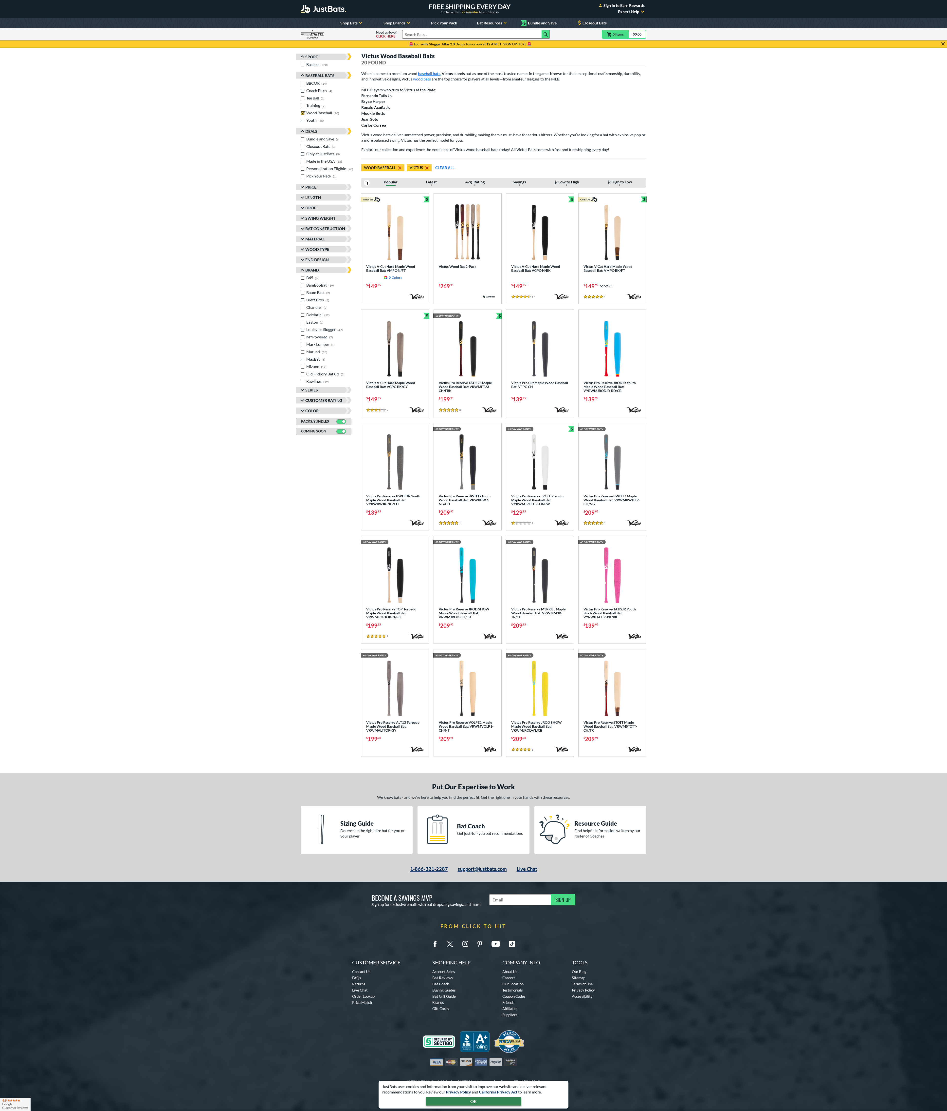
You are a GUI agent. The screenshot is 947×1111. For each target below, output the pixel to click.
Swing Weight (320, 218)
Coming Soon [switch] (313, 431)
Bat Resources (489, 22)
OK (473, 1101)
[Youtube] (496, 944)
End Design (317, 259)
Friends (508, 1002)
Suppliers (509, 1015)
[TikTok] (512, 944)
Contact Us (361, 971)
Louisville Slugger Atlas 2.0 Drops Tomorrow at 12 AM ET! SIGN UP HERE (470, 44)
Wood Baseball (380, 167)
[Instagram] (465, 944)
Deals (311, 131)
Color (312, 410)
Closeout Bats (595, 22)
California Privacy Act (498, 1092)
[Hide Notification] (943, 43)
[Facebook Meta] (435, 944)
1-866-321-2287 (429, 869)
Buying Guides (444, 990)
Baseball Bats (319, 75)
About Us (509, 971)
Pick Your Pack (444, 22)
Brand (312, 270)
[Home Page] (323, 9)
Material (315, 238)
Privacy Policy (458, 1092)
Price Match (362, 1002)
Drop (310, 207)
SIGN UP (563, 899)
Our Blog (579, 971)
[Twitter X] (450, 944)
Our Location (513, 984)
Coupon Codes (514, 996)
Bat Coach (440, 984)
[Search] (546, 34)
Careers (508, 977)
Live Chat (527, 869)
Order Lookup (363, 996)
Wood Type (317, 249)
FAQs (356, 977)
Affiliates (509, 1008)
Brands (438, 1002)
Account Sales (443, 971)
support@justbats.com (482, 869)
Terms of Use (582, 984)
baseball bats (429, 73)
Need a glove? (386, 34)
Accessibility (582, 996)
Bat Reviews (442, 977)
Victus (416, 167)
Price (310, 187)
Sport (311, 56)
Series (311, 390)
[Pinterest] (479, 944)
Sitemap (578, 977)
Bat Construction (325, 228)
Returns (358, 984)
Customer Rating (323, 400)
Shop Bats (349, 22)
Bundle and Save (540, 23)
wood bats (422, 79)
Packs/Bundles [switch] (315, 421)
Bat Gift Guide (444, 996)
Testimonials (512, 990)
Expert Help (628, 12)
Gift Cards (440, 1008)
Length (313, 197)
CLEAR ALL (445, 167)
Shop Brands (394, 22)
